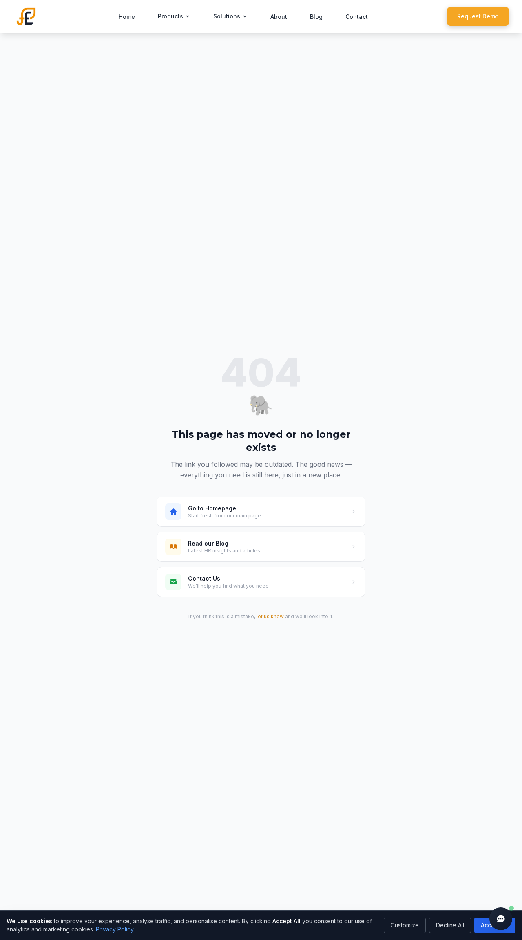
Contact (356, 16)
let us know (270, 616)
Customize (405, 925)
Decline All (450, 925)
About (278, 16)
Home (127, 16)
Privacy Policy (115, 929)
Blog (316, 16)
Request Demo (478, 16)
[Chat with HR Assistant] (500, 918)
